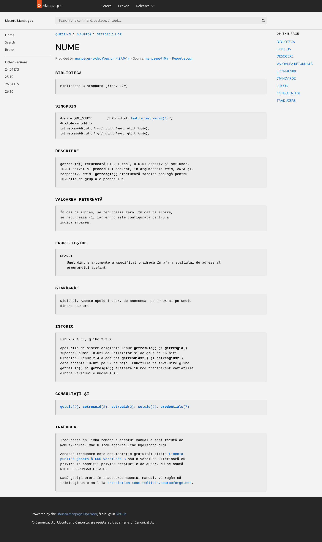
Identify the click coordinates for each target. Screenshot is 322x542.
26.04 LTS (12, 84)
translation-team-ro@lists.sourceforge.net (149, 483)
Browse (124, 6)
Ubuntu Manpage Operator (77, 514)
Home (9, 35)
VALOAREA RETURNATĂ (295, 63)
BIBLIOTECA (286, 41)
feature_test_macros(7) (149, 118)
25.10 (9, 76)
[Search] (263, 20)
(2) (69, 407)
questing (63, 34)
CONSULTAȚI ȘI (288, 93)
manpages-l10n (156, 58)
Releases (142, 6)
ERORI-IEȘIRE (287, 71)
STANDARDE (286, 78)
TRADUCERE (286, 100)
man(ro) (84, 34)
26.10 (9, 91)
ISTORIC (283, 85)
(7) (175, 407)
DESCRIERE (285, 56)
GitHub (121, 514)
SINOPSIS (284, 49)
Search (106, 6)
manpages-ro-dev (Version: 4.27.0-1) (102, 58)
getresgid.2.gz (109, 34)
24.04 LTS (12, 69)
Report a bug (182, 58)
